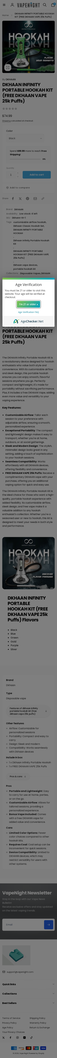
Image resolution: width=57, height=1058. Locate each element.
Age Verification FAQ (28, 312)
